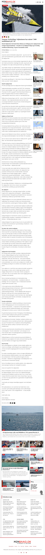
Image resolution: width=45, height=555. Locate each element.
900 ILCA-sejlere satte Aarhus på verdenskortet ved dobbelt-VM (36, 463)
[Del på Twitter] (12, 403)
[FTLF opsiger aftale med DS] (38, 124)
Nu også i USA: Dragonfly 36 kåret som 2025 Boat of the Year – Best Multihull (36, 528)
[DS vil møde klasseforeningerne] (38, 68)
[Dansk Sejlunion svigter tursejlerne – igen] (38, 135)
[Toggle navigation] (42, 2)
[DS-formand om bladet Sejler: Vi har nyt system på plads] (38, 146)
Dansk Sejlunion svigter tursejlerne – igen (37, 140)
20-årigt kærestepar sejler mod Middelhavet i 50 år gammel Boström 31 (21, 432)
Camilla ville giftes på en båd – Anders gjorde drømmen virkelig (36, 514)
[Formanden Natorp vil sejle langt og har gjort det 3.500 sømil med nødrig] (38, 79)
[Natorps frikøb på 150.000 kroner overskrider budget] (38, 91)
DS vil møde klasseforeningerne (37, 72)
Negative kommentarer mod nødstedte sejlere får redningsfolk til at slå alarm (8, 489)
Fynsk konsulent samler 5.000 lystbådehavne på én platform (22, 514)
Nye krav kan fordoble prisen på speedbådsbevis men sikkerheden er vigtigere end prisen (22, 490)
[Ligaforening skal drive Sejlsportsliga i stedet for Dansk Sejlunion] (38, 102)
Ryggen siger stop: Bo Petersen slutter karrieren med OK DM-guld (8, 503)
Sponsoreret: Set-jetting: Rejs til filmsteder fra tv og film (36, 508)
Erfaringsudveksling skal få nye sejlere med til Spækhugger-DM (36, 449)
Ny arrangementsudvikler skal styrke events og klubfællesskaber (22, 522)
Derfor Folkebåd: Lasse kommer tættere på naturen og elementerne (22, 449)
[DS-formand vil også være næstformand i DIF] (38, 57)
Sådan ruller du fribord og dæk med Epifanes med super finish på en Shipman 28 (34, 487)
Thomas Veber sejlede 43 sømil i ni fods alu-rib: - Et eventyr (8, 449)
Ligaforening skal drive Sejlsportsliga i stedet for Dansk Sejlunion (38, 106)
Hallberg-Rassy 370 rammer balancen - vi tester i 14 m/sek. (35, 522)
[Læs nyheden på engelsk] (2, 36)
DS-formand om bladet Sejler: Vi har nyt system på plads (38, 151)
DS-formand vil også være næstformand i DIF (38, 61)
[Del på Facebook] (10, 403)
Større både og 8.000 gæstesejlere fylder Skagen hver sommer (21, 503)
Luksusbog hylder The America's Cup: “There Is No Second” (8, 514)
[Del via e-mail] (14, 403)
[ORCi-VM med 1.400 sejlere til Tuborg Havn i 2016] (38, 113)
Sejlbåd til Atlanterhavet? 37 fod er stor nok (36, 476)
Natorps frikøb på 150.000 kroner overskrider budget (37, 95)
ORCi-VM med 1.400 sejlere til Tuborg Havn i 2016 (37, 117)
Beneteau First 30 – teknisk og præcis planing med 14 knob (36, 533)
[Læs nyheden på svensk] (8, 36)
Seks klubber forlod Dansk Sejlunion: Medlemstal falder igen (22, 532)
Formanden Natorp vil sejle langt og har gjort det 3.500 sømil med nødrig (37, 84)
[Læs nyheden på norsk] (6, 36)
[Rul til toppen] (43, 553)
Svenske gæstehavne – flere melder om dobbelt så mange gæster (22, 508)
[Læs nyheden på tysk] (4, 36)
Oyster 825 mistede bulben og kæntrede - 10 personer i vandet (36, 503)
